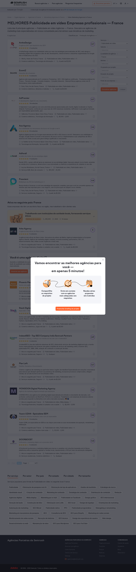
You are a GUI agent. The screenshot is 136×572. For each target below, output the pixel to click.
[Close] (103, 259)
